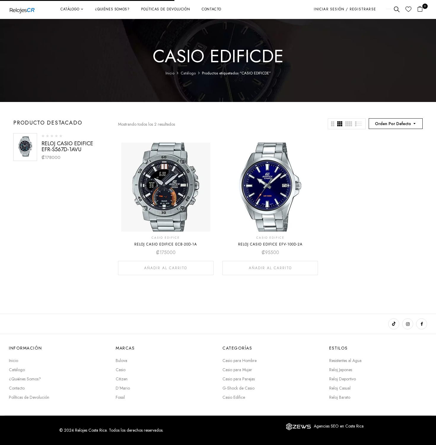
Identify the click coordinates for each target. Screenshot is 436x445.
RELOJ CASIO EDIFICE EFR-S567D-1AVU (67, 146)
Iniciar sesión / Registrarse (345, 9)
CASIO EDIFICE (166, 237)
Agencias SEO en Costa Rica (339, 426)
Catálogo (188, 73)
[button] (422, 9)
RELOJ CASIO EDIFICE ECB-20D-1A (165, 244)
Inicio (170, 73)
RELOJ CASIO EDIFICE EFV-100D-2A (270, 244)
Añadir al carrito (165, 268)
